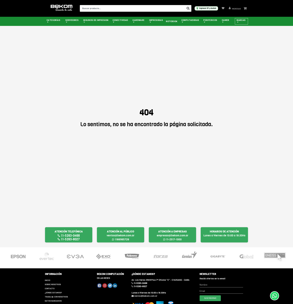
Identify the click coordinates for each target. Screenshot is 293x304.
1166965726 (121, 239)
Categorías (53, 20)
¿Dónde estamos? (53, 293)
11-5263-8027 (70, 239)
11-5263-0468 (70, 236)
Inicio (47, 280)
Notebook (171, 21)
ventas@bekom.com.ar (120, 235)
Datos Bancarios (53, 301)
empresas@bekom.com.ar (172, 235)
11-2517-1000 (174, 239)
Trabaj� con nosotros (56, 297)
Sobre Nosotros (53, 284)
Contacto (49, 288)
